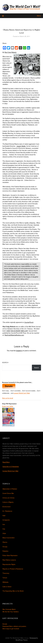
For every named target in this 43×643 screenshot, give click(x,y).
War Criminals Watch (9, 609)
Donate (4, 624)
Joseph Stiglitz (21, 146)
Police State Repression (10, 555)
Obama (4, 542)
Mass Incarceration (8, 538)
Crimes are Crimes (8, 498)
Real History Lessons (9, 560)
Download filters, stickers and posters (14, 626)
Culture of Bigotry (8, 502)
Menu (39, 16)
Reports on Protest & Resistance (12, 569)
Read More (6, 462)
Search (5, 362)
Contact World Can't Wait (10, 471)
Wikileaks (5, 582)
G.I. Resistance (7, 511)
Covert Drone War (8, 493)
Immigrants (6, 520)
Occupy (4, 547)
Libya (4, 533)
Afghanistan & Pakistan (9, 489)
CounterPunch (28, 322)
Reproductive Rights (8, 564)
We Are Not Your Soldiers (10, 612)
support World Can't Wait (22, 393)
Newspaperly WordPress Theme (27, 639)
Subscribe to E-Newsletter (10, 466)
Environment (6, 507)
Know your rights (7, 406)
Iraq (3, 529)
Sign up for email (7, 398)
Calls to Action (7, 587)
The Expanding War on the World (13, 591)
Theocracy (5, 573)
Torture (4, 578)
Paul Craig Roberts (10, 52)
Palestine (5, 551)
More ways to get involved (10, 629)
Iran (3, 524)
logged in (19, 350)
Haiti (3, 516)
